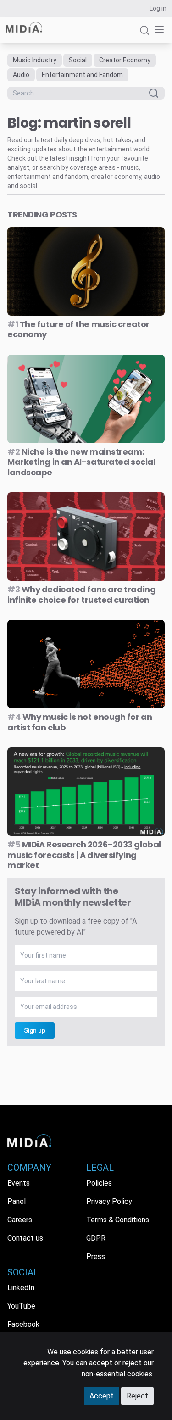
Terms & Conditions (117, 1219)
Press (95, 1256)
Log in (158, 8)
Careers (19, 1219)
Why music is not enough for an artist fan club (79, 722)
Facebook (23, 1324)
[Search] (144, 34)
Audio (21, 74)
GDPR (95, 1238)
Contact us (25, 1238)
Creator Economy (124, 60)
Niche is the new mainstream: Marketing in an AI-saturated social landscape (81, 462)
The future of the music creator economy (78, 329)
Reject (137, 1396)
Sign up (34, 1030)
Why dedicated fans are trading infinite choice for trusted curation (81, 595)
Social (78, 60)
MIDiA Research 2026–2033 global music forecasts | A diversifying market (84, 855)
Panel (16, 1201)
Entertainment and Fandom (82, 74)
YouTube (21, 1306)
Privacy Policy (109, 1201)
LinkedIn (20, 1287)
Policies (99, 1183)
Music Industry (34, 60)
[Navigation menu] (157, 30)
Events (18, 1183)
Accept (101, 1396)
